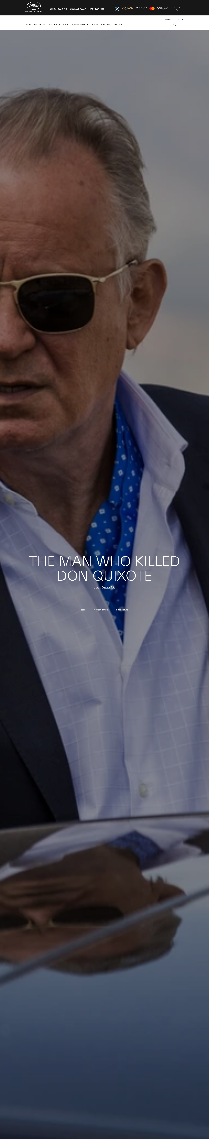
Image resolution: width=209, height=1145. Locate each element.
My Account (169, 19)
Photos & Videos (80, 25)
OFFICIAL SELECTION (58, 9)
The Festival (40, 25)
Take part (106, 25)
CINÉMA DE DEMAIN (78, 9)
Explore (95, 25)
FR (178, 19)
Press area (118, 25)
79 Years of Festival (59, 25)
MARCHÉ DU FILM (97, 9)
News (29, 25)
